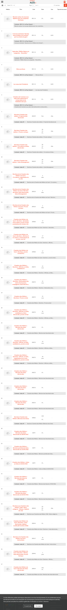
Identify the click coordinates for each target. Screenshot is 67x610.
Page (30, 5)
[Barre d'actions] (65, 5)
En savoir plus (27, 606)
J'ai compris (38, 606)
